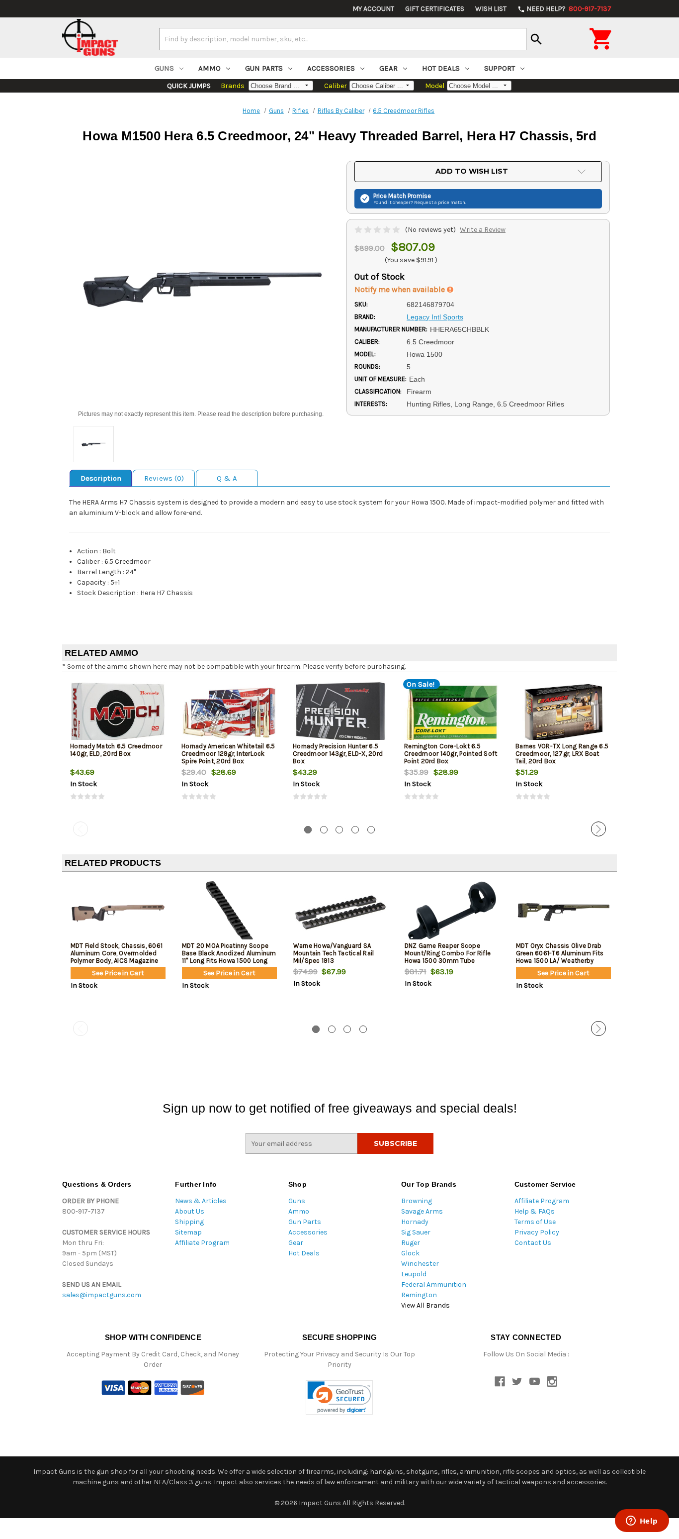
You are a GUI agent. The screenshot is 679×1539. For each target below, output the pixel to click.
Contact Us (532, 1242)
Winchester (420, 1263)
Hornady (414, 1222)
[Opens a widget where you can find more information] (641, 1521)
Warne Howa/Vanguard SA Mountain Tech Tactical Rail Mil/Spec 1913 (333, 953)
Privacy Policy (536, 1232)
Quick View (118, 713)
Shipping (189, 1222)
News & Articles (201, 1201)
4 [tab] (355, 829)
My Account (373, 8)
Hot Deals (441, 68)
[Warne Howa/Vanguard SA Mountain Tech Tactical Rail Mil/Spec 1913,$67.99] (340, 912)
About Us (189, 1211)
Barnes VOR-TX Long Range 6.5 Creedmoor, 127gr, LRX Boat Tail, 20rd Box (561, 753)
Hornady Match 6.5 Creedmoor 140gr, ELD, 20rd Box (116, 749)
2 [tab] (324, 829)
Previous (80, 828)
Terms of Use (535, 1222)
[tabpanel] (118, 749)
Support (499, 68)
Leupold (413, 1274)
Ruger (410, 1242)
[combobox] (342, 39)
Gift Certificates (434, 8)
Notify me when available (400, 289)
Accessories (331, 68)
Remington (419, 1295)
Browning (416, 1201)
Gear (388, 68)
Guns (164, 68)
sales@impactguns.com (101, 1295)
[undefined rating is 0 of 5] (378, 229)
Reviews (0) (164, 478)
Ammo (209, 68)
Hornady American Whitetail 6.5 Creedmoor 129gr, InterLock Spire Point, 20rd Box (228, 753)
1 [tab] (308, 829)
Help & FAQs (534, 1211)
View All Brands (425, 1305)
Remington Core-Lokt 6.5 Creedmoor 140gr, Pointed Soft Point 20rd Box (450, 753)
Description (101, 478)
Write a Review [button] (483, 229)
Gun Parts (264, 68)
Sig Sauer (415, 1232)
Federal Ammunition (433, 1284)
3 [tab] (339, 829)
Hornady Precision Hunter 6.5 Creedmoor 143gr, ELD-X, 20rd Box (338, 753)
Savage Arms (422, 1211)
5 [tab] (371, 829)
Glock (410, 1253)
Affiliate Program (202, 1242)
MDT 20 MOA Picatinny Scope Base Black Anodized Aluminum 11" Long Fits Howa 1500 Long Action (229, 957)
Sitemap (188, 1232)
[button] (339, 1397)
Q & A (227, 478)
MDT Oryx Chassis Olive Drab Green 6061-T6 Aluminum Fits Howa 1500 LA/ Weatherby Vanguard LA (560, 957)
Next (598, 828)
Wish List (491, 8)
